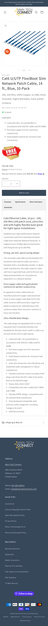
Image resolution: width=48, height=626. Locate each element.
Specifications (20, 202)
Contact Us (9, 504)
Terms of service (39, 617)
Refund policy (15, 617)
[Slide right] (30, 70)
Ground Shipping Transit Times (18, 509)
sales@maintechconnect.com (24, 489)
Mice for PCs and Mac (13, 566)
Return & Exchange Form (15, 527)
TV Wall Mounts (11, 583)
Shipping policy (25, 620)
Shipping (4, 169)
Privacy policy (27, 617)
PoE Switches (10, 577)
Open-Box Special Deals (15, 515)
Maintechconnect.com (22, 613)
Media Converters (12, 560)
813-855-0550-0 (18, 485)
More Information (36, 202)
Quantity (5, 178)
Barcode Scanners (12, 549)
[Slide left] (18, 70)
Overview (7, 202)
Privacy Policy (10, 521)
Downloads (8, 207)
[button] (5, 12)
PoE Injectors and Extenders (16, 571)
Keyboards (9, 554)
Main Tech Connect (13, 464)
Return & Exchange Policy (15, 532)
